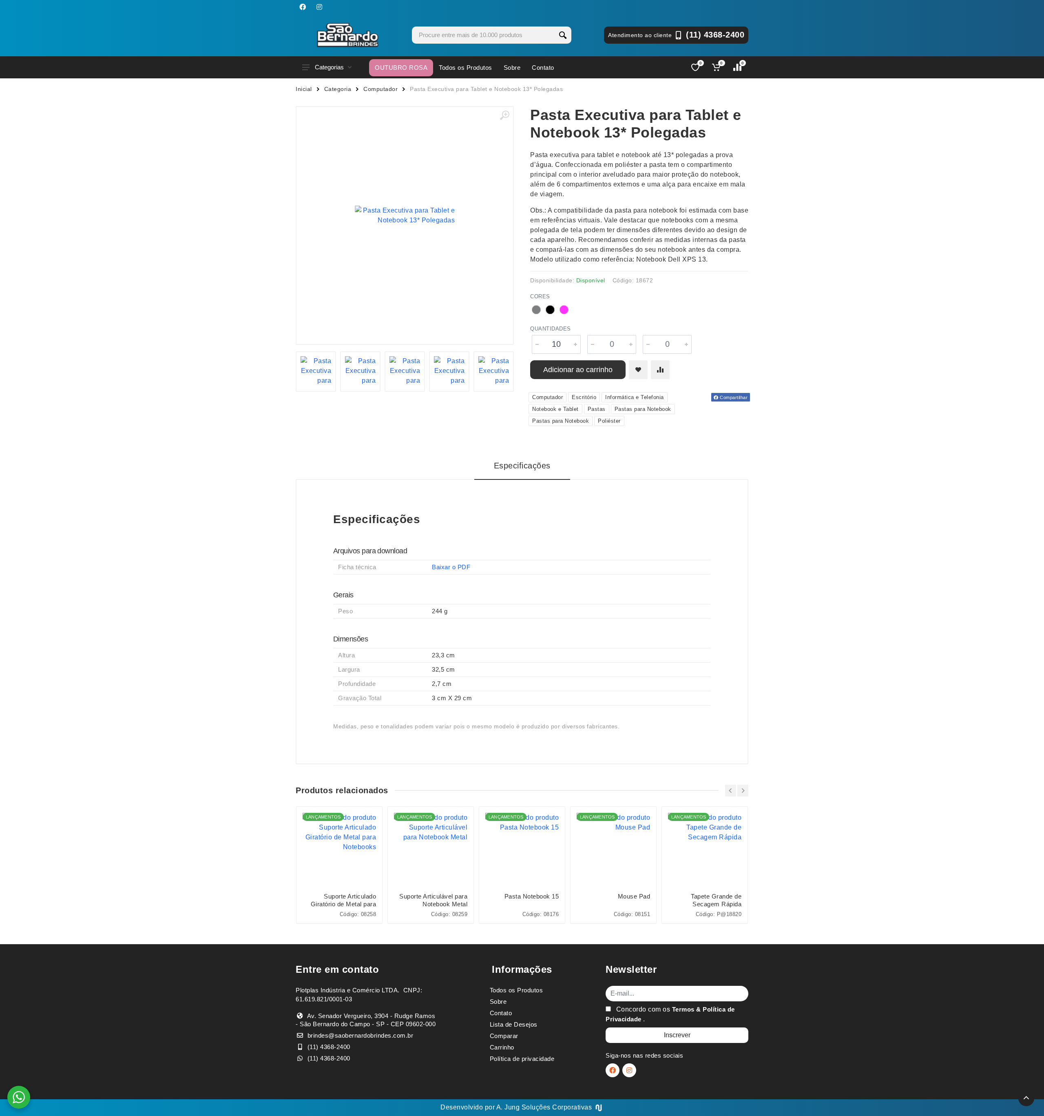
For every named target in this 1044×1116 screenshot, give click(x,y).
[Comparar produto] (660, 369)
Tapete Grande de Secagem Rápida (716, 900)
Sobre (512, 67)
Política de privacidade (522, 1058)
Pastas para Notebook (643, 409)
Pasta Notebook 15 (531, 896)
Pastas (597, 409)
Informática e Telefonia (634, 397)
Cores (540, 296)
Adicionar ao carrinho (578, 370)
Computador (380, 89)
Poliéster (609, 421)
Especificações (522, 465)
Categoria (338, 89)
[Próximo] (742, 791)
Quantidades (550, 329)
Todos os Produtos (465, 67)
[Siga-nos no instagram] (319, 7)
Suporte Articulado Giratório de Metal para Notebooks (343, 900)
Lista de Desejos (513, 1024)
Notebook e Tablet (555, 409)
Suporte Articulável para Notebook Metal (433, 900)
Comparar (504, 1035)
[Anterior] (730, 791)
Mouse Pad (634, 896)
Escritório (584, 397)
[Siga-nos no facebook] (303, 7)
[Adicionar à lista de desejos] (638, 369)
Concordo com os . (670, 1014)
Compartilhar (733, 397)
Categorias (329, 67)
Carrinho (502, 1047)
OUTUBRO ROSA (401, 67)
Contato (543, 67)
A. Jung (508, 1107)
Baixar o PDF (451, 567)
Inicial (304, 89)
